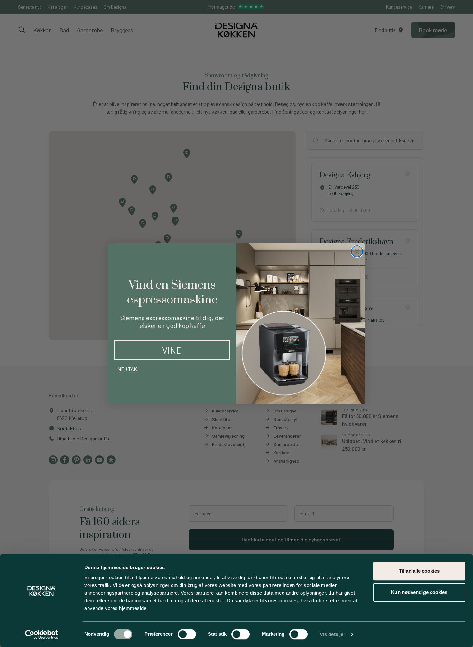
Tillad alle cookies (419, 571)
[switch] (187, 634)
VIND (172, 350)
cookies (288, 600)
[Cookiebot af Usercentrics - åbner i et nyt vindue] (42, 634)
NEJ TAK (127, 369)
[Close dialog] (357, 251)
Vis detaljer (332, 634)
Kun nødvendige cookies (419, 592)
